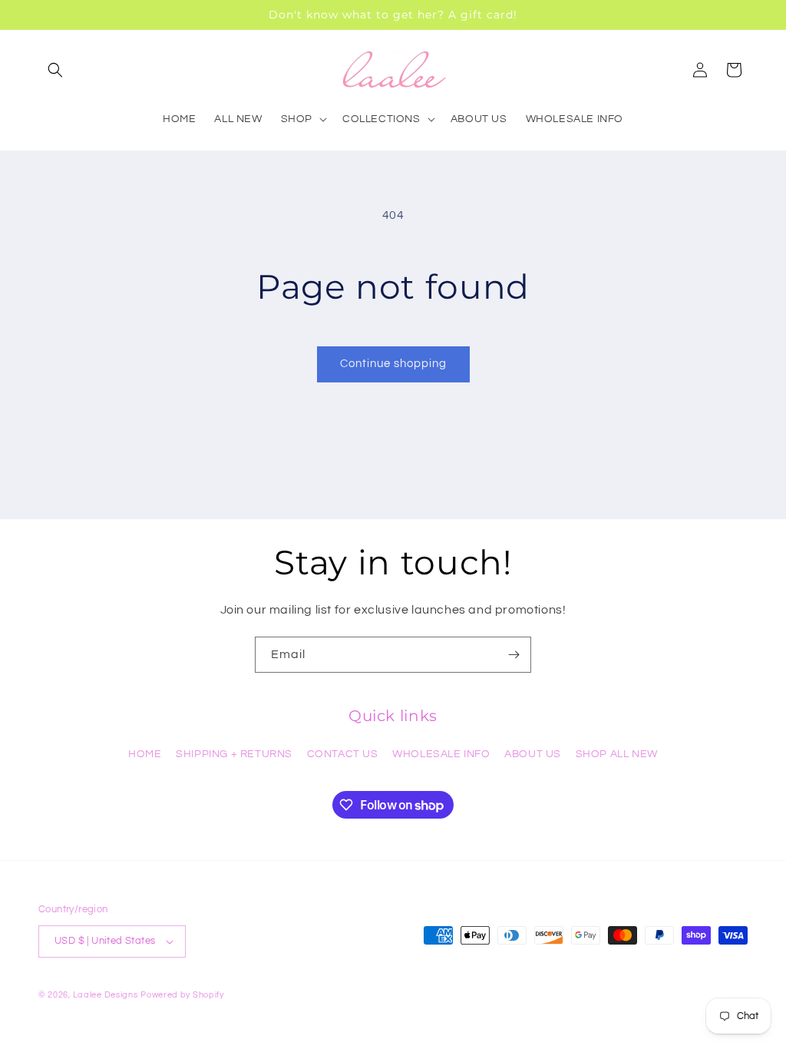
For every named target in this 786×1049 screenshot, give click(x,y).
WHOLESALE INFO (441, 754)
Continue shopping (393, 363)
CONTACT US (342, 754)
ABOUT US (532, 754)
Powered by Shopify (182, 995)
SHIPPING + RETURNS (234, 754)
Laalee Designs (105, 995)
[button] (55, 70)
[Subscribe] (513, 655)
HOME (144, 754)
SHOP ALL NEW (617, 754)
